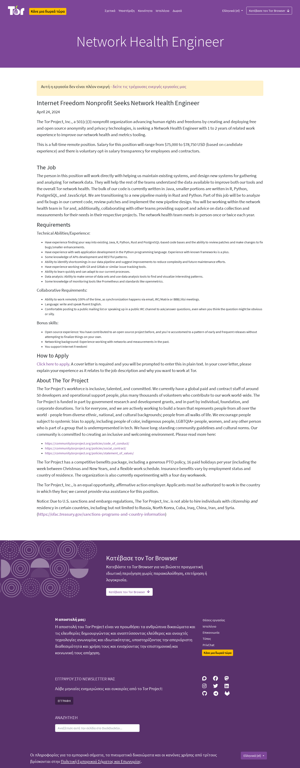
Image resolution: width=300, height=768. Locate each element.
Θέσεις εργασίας (214, 620)
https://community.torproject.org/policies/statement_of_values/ (89, 453)
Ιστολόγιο (162, 11)
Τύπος (207, 639)
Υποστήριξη (127, 11)
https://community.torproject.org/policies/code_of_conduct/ (87, 443)
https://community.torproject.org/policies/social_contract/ (85, 448)
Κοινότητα (145, 11)
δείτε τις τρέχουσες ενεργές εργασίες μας (149, 86)
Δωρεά (177, 11)
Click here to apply (53, 364)
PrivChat (208, 645)
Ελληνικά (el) (231, 11)
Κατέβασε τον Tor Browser (267, 11)
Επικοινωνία (211, 632)
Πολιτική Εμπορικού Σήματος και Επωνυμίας (101, 761)
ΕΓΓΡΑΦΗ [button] (64, 701)
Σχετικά (110, 11)
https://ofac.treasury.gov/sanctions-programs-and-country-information (101, 514)
